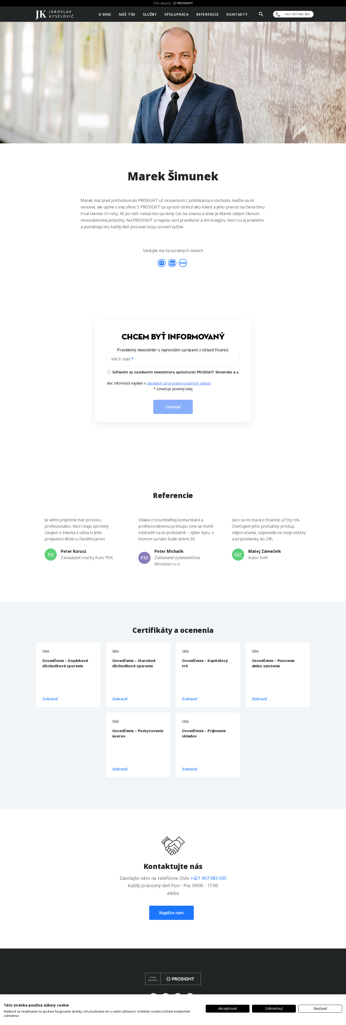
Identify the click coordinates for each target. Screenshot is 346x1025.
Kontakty (236, 14)
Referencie (207, 14)
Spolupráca (176, 14)
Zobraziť (50, 698)
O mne (105, 14)
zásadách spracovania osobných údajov (179, 383)
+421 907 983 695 (208, 878)
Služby (150, 14)
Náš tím (127, 14)
